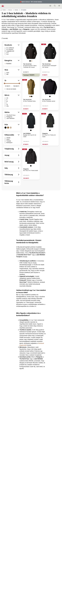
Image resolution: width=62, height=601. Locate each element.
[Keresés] (54, 6)
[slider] (4, 83)
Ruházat (10, 9)
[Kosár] (50, 6)
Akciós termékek (11, 89)
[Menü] (59, 6)
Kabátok (16, 9)
